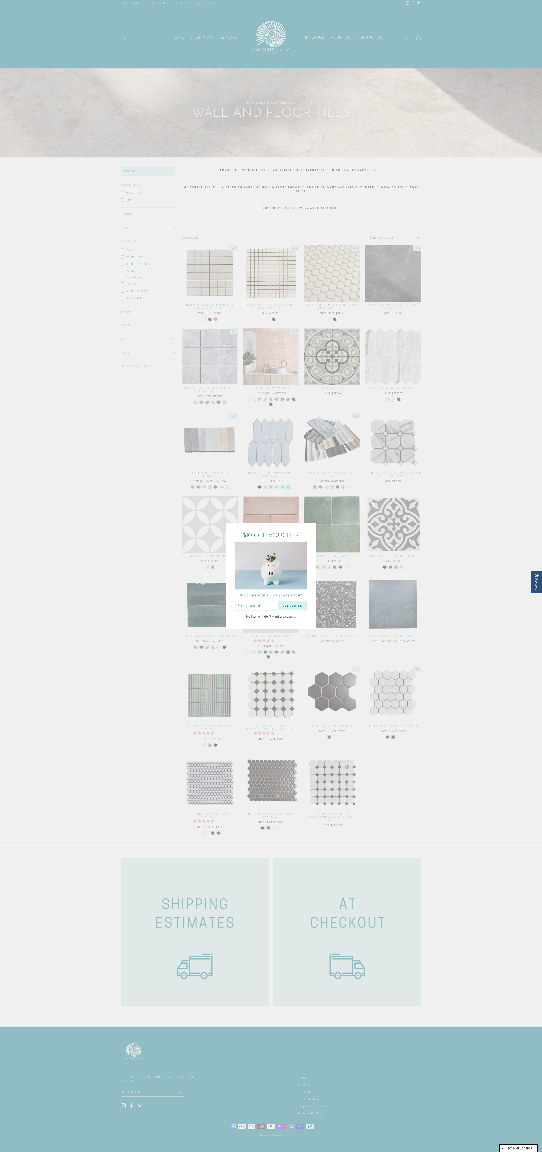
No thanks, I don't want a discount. (271, 616)
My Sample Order (520, 1148)
